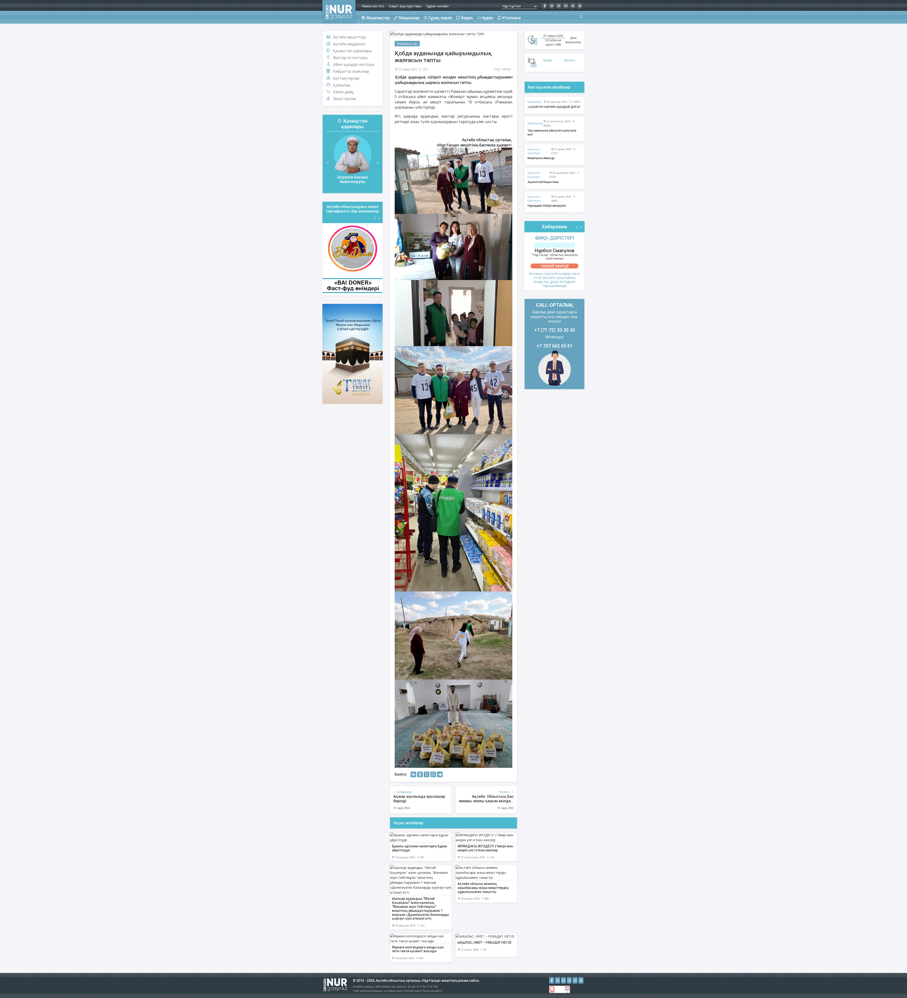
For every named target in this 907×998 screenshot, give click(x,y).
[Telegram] (440, 774)
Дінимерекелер (573, 40)
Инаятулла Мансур (541, 158)
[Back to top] (894, 985)
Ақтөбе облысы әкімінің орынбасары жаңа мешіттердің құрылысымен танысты (483, 888)
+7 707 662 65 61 (555, 346)
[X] (426, 774)
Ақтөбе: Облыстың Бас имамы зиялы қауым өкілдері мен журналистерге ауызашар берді (486, 803)
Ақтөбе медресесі (349, 44)
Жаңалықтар (407, 43)
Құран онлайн (438, 6)
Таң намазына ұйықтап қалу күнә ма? (551, 132)
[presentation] (328, 163)
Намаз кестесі (372, 6)
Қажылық (342, 85)
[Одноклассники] (420, 774)
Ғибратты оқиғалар (351, 71)
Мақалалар (534, 101)
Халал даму (343, 91)
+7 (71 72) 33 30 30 (554, 330)
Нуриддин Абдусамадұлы (546, 205)
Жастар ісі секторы (350, 57)
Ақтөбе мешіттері (349, 37)
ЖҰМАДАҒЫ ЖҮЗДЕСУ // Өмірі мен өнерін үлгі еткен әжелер (485, 848)
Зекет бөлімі (344, 98)
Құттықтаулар (346, 78)
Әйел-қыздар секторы (353, 64)
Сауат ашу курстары (405, 6)
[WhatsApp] (433, 774)
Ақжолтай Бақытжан (543, 182)
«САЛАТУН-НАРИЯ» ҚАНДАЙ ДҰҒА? (553, 107)
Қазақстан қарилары (352, 50)
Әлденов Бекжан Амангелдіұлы (352, 179)
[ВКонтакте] (413, 774)
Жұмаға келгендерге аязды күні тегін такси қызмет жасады (418, 949)
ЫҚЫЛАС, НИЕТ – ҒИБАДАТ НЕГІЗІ (484, 942)
